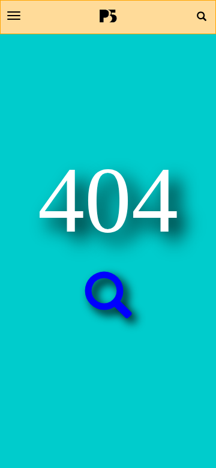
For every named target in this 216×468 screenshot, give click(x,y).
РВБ (108, 16)
